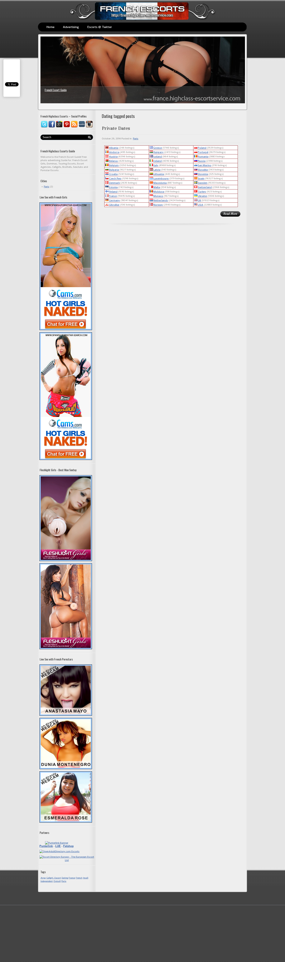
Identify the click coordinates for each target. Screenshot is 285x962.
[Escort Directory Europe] (66, 860)
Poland (202, 147)
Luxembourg (161, 178)
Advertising (71, 27)
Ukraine (202, 196)
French (79, 877)
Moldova (158, 191)
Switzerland (205, 187)
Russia (202, 161)
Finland (113, 191)
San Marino (204, 165)
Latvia (156, 169)
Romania (203, 156)
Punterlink (46, 846)
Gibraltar (114, 204)
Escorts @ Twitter (99, 27)
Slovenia (203, 174)
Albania (113, 147)
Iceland (157, 156)
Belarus (113, 161)
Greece (157, 147)
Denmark (114, 182)
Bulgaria (114, 169)
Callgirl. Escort (53, 877)
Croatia (113, 174)
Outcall (57, 881)
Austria (113, 156)
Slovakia (203, 169)
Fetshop (68, 846)
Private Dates (116, 128)
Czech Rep (115, 178)
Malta (156, 187)
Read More (230, 214)
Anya (43, 877)
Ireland (157, 161)
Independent (46, 881)
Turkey (202, 191)
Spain (201, 178)
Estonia (113, 187)
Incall (85, 877)
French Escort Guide (56, 90)
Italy (155, 165)
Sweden (202, 182)
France (72, 877)
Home (50, 27)
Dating (65, 877)
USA (200, 204)
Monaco (158, 196)
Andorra (114, 152)
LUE (58, 846)
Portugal (203, 152)
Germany (114, 200)
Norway (158, 204)
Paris (46, 186)
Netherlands (160, 200)
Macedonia (160, 182)
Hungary (158, 152)
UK (199, 200)
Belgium (114, 165)
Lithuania (158, 174)
